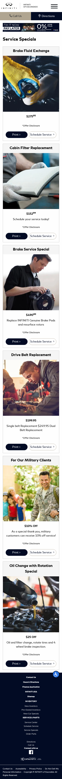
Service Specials (31, 730)
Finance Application (31, 687)
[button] (56, 674)
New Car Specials (31, 713)
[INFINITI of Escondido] (19, 5)
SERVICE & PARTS (31, 717)
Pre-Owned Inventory (31, 710)
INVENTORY (31, 701)
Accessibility (21, 769)
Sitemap (31, 696)
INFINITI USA (31, 691)
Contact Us (31, 677)
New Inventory (31, 706)
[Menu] (54, 7)
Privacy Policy (35, 769)
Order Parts (31, 734)
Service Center (31, 722)
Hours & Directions (31, 682)
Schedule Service (41, 134)
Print (15, 134)
